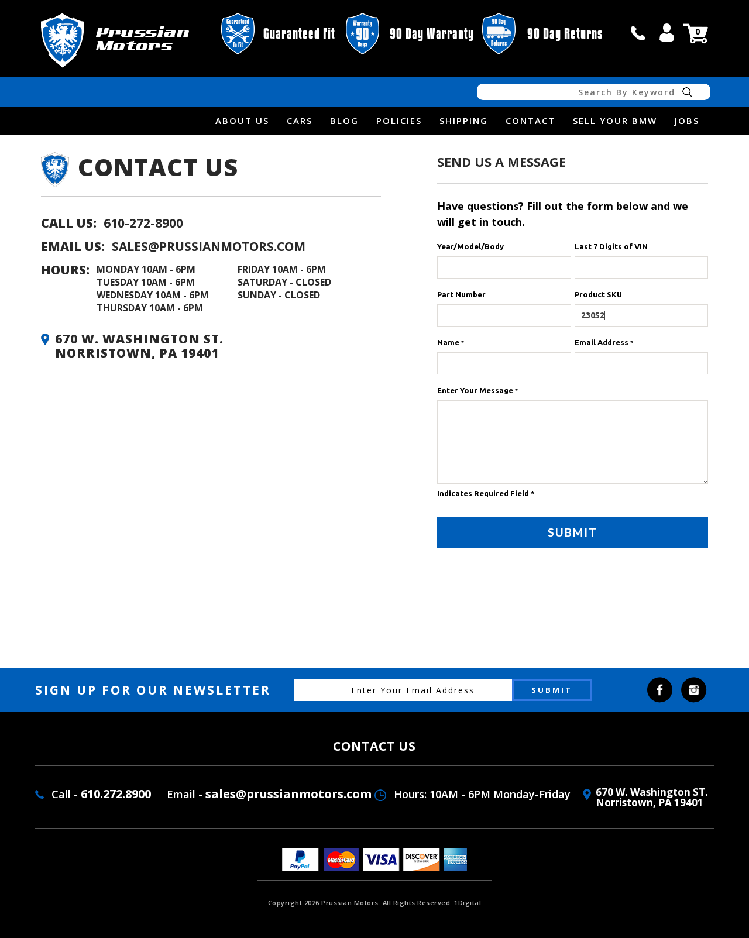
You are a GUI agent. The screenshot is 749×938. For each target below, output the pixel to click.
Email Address (604, 342)
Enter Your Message (477, 390)
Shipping (463, 120)
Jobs (687, 120)
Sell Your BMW (615, 120)
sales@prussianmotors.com (208, 246)
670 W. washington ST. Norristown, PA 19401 (652, 797)
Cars (299, 120)
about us (242, 120)
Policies (399, 120)
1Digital (467, 902)
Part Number (461, 294)
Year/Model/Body (470, 246)
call (638, 32)
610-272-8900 (143, 223)
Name (450, 342)
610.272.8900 (116, 794)
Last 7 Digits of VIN (611, 246)
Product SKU (598, 294)
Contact (530, 120)
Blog (344, 120)
